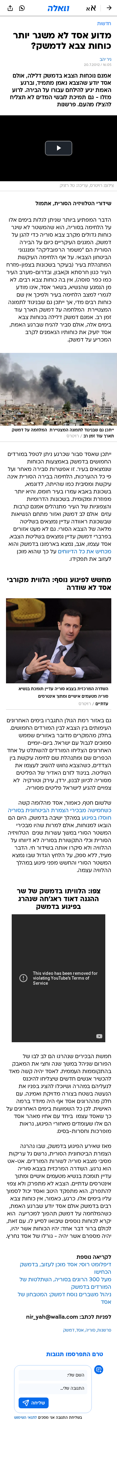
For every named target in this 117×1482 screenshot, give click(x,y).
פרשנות (104, 1331)
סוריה (90, 1331)
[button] (91, 8)
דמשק (68, 1331)
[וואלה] (58, 8)
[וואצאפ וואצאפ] (22, 8)
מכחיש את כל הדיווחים (84, 552)
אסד (80, 1331)
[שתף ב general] (10, 8)
